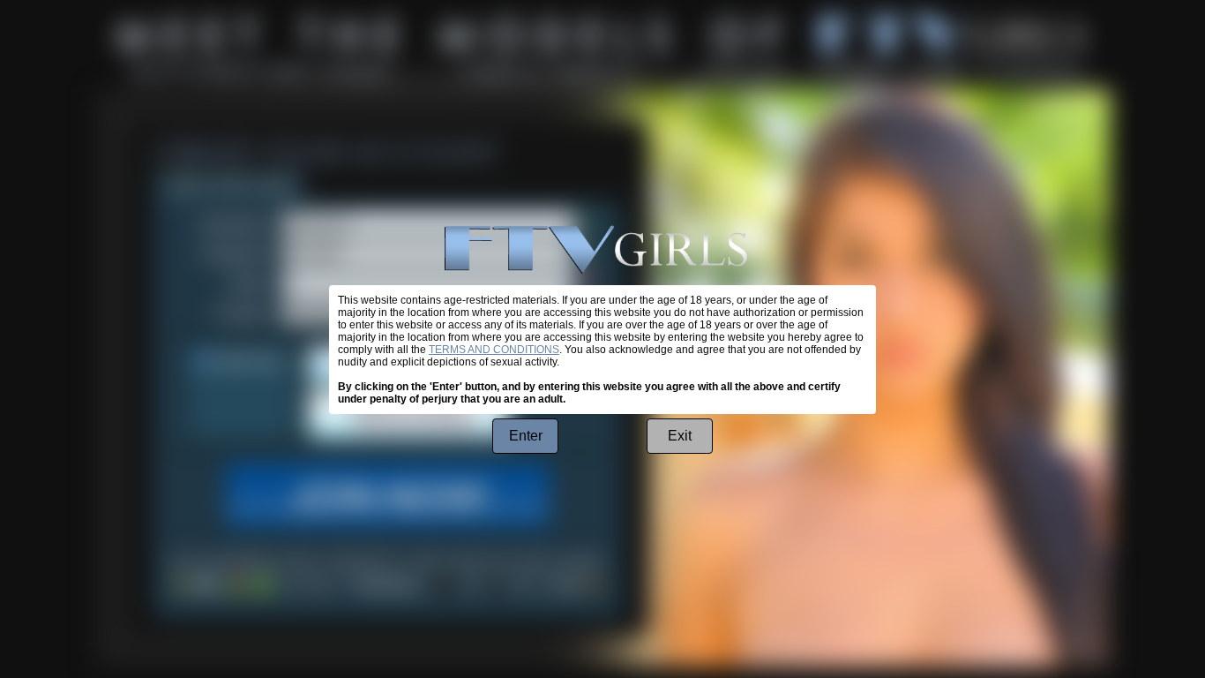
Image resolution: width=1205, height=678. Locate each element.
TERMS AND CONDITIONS (494, 349)
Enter (526, 435)
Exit (680, 435)
